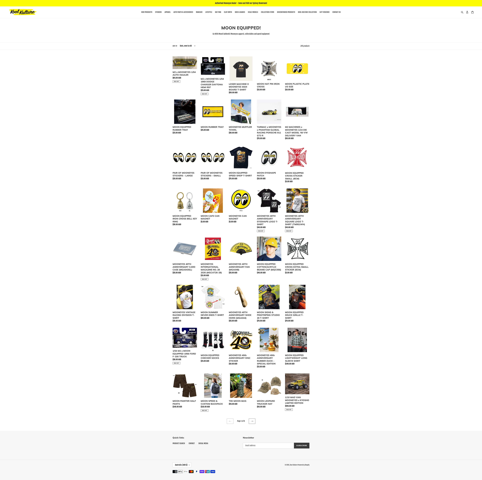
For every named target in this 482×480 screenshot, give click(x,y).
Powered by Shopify (303, 465)
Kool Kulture (293, 465)
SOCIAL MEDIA (203, 443)
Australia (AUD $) (181, 465)
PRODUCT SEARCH (179, 443)
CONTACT (192, 443)
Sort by (175, 46)
